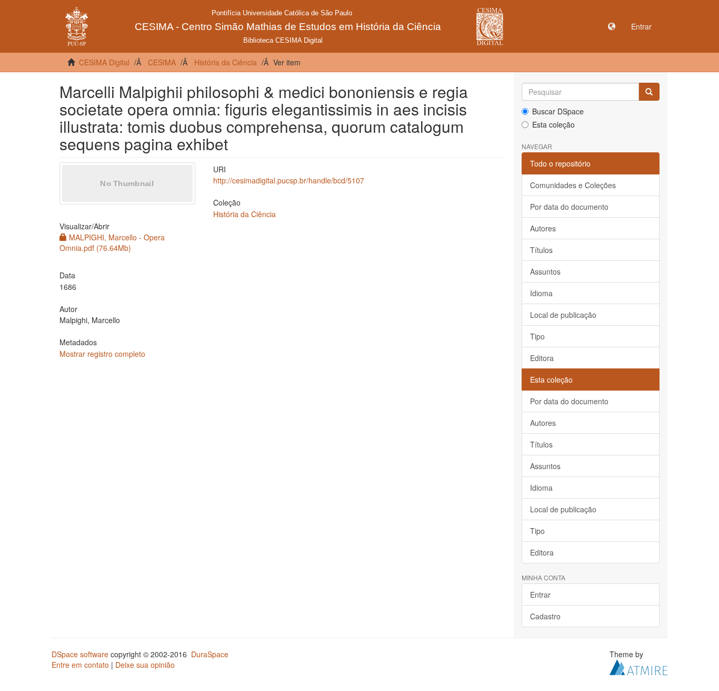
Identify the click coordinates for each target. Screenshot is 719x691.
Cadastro (545, 616)
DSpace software (80, 654)
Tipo (537, 336)
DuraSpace (209, 654)
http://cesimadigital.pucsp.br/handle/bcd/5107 (288, 180)
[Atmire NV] (638, 666)
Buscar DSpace (558, 111)
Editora (542, 358)
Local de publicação (563, 314)
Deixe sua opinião (145, 664)
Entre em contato (80, 664)
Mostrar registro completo (102, 353)
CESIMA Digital (104, 62)
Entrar (540, 594)
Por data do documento (569, 206)
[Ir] (649, 92)
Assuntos (545, 271)
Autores (543, 228)
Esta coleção (553, 124)
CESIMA (162, 62)
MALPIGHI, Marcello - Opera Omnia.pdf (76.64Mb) (112, 242)
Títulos (541, 250)
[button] (611, 26)
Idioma (541, 293)
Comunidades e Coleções (573, 185)
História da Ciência (225, 62)
